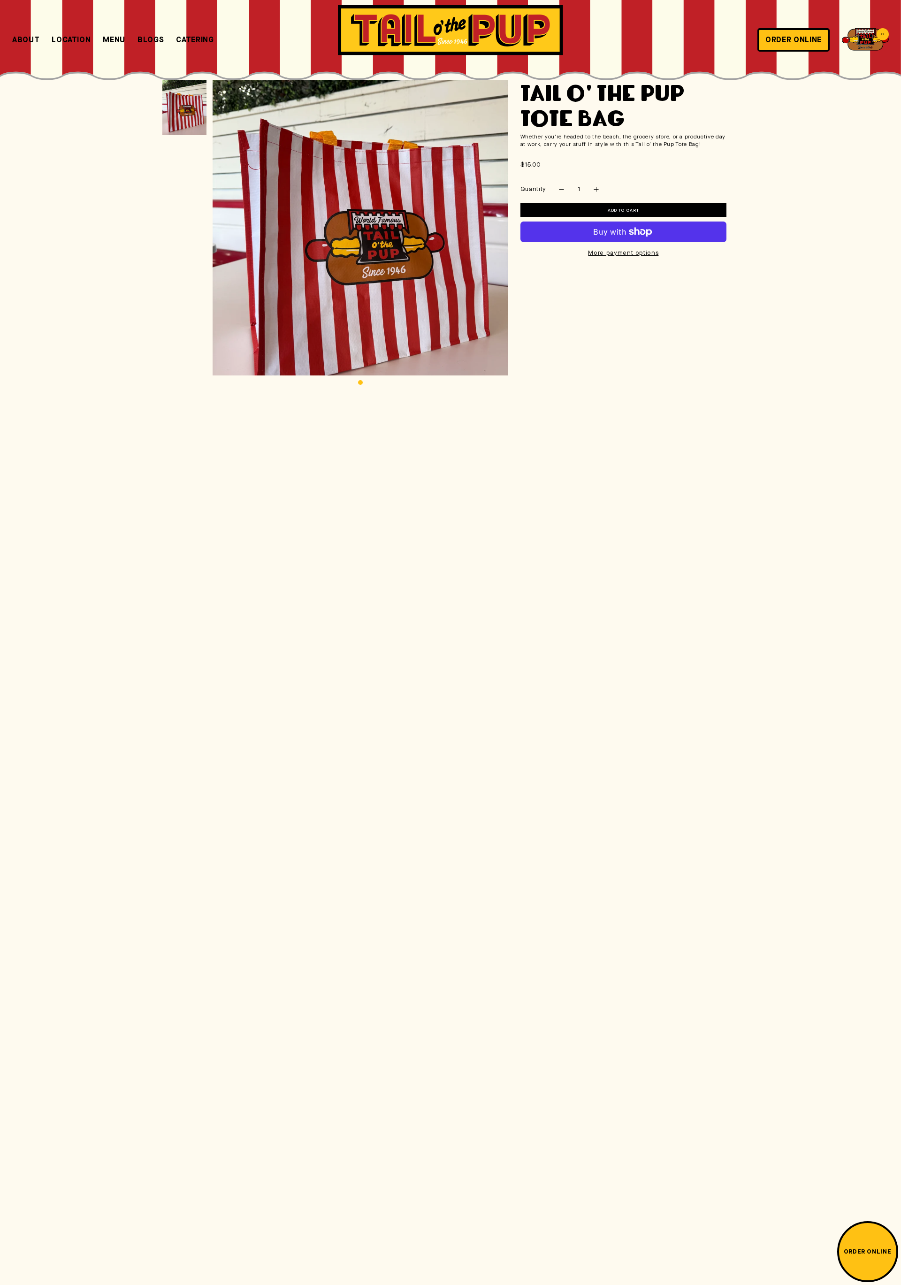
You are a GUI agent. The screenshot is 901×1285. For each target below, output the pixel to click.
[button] (865, 39)
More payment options (623, 253)
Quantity (533, 189)
